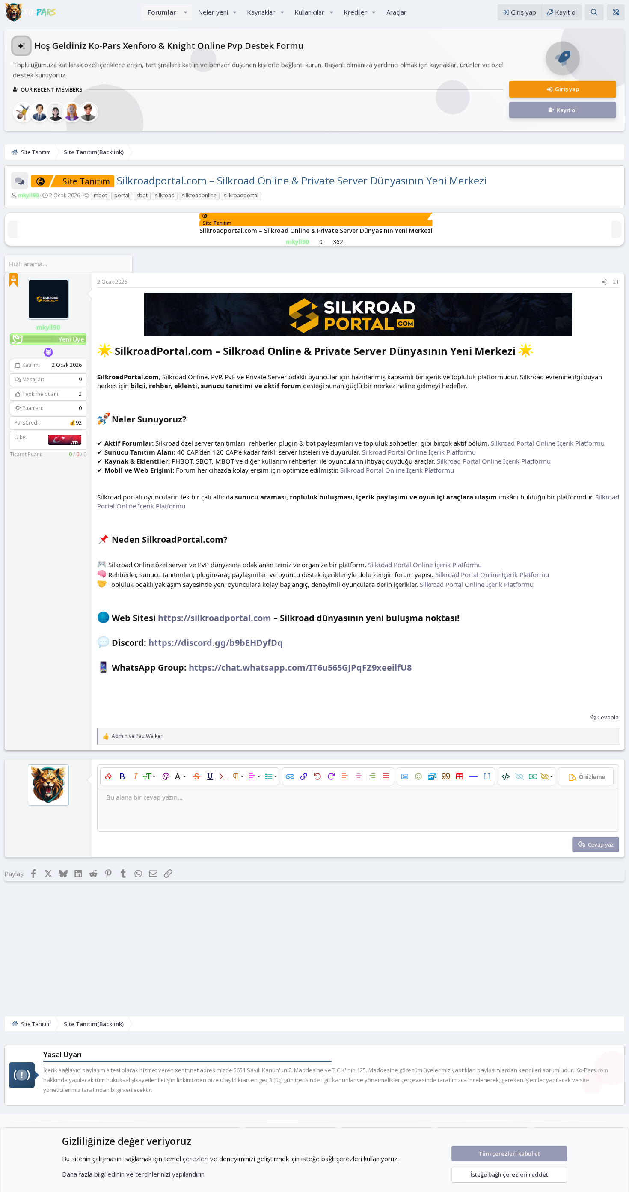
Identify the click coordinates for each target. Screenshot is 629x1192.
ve (137, 736)
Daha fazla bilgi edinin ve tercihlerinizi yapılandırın (133, 1174)
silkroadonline (199, 195)
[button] (186, 12)
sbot (142, 195)
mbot (100, 195)
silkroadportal (241, 195)
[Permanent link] (538, 352)
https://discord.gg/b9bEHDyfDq (215, 642)
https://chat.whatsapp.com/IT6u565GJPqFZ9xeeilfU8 (300, 668)
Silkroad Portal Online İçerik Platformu (548, 443)
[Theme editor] (616, 12)
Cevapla (608, 717)
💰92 (75, 423)
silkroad (165, 195)
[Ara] (594, 12)
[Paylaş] (604, 282)
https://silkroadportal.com (214, 618)
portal (121, 195)
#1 (616, 281)
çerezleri (195, 1158)
